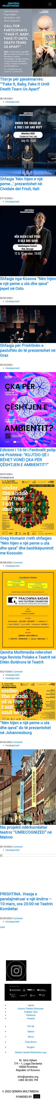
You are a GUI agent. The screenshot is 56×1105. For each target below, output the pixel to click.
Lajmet (31, 1005)
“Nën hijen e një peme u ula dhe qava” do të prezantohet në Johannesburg (25, 727)
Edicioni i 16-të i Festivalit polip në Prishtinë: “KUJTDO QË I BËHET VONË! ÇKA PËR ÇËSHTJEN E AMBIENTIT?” (28, 457)
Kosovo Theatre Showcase (30, 1008)
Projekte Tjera (30, 1012)
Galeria (30, 1031)
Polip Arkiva (30, 1042)
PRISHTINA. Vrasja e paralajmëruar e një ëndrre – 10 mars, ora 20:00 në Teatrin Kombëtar (26, 901)
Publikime (30, 1015)
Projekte (31, 1018)
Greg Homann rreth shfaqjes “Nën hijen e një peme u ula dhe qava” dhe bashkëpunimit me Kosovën (26, 545)
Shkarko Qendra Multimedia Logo (30, 1052)
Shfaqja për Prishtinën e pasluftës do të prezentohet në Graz (27, 350)
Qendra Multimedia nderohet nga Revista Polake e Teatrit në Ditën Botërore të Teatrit (28, 657)
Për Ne (30, 1026)
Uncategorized (12, 102)
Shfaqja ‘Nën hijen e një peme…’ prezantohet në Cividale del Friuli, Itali (21, 183)
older (2, 927)
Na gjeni (31, 1047)
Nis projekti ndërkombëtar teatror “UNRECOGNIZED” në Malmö (26, 832)
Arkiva (31, 1036)
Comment (18, 562)
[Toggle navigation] (50, 4)
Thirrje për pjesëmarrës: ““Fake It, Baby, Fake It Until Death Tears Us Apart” (24, 84)
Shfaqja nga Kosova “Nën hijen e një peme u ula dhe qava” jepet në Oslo (28, 283)
